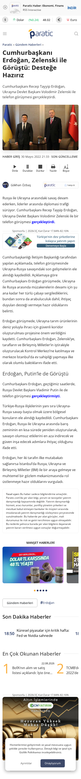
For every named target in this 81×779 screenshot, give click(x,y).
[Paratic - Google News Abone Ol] (61, 186)
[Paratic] (40, 34)
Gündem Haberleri (28, 45)
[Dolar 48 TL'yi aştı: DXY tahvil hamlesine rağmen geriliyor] (32, 565)
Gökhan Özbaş (21, 185)
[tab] (35, 590)
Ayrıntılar (26, 763)
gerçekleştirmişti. (46, 396)
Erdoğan (47, 602)
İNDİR (72, 8)
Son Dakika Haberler (26, 616)
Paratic (7, 45)
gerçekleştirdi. (43, 222)
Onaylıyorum (53, 763)
